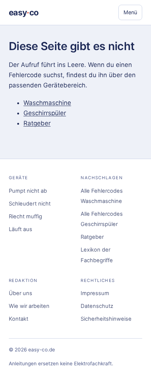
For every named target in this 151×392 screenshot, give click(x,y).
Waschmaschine (47, 102)
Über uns (20, 293)
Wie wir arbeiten (29, 306)
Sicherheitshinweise (106, 319)
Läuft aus (20, 229)
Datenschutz (97, 306)
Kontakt (18, 319)
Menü (130, 12)
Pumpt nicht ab (28, 191)
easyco (23, 12)
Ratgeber (37, 123)
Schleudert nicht (30, 203)
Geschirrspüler (44, 113)
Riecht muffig (25, 216)
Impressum (95, 293)
